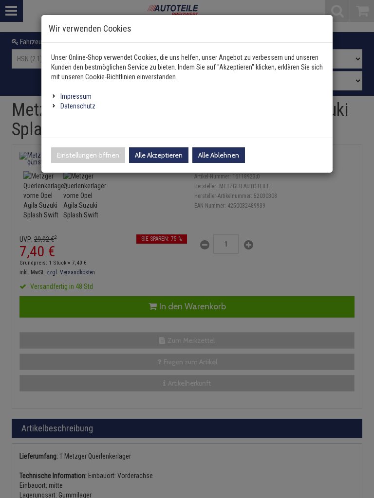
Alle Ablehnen (218, 155)
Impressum (76, 96)
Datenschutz (77, 106)
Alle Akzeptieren (159, 155)
